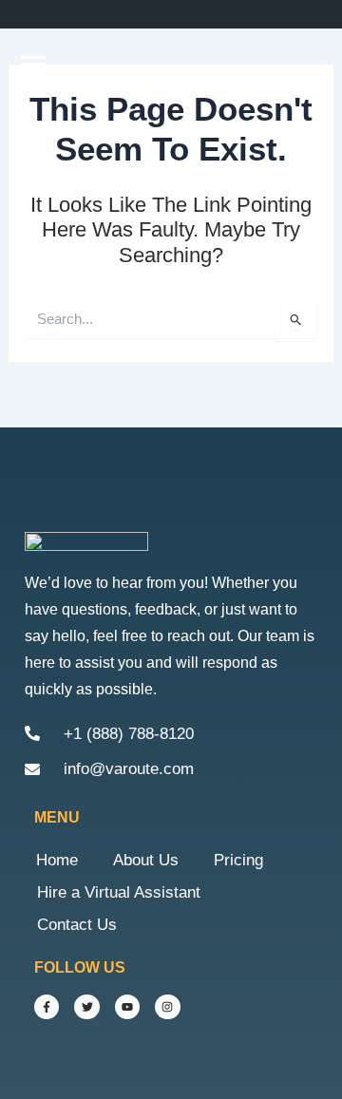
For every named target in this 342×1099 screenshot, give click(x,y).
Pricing (238, 860)
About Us (146, 860)
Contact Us (77, 925)
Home (57, 860)
